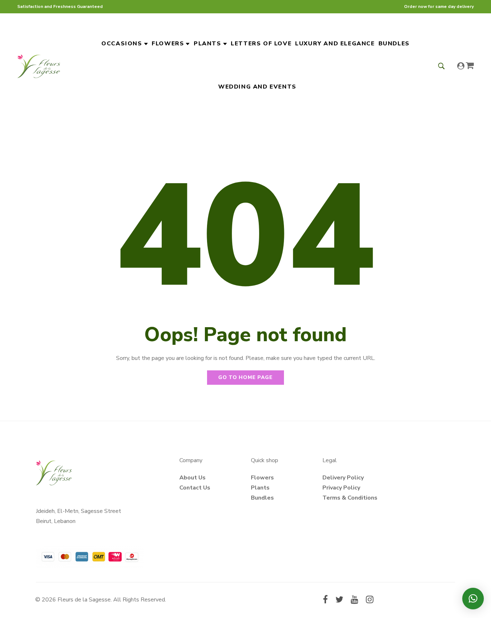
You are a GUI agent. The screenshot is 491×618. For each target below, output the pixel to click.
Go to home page (245, 377)
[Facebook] (325, 600)
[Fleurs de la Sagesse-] (38, 65)
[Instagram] (369, 600)
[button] (473, 598)
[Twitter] (339, 600)
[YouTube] (354, 600)
